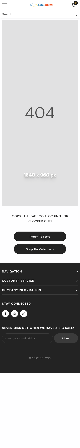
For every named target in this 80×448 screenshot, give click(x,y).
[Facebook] (5, 313)
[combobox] (35, 14)
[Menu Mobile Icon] (4, 5)
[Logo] (41, 5)
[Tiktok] (23, 313)
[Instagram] (14, 313)
